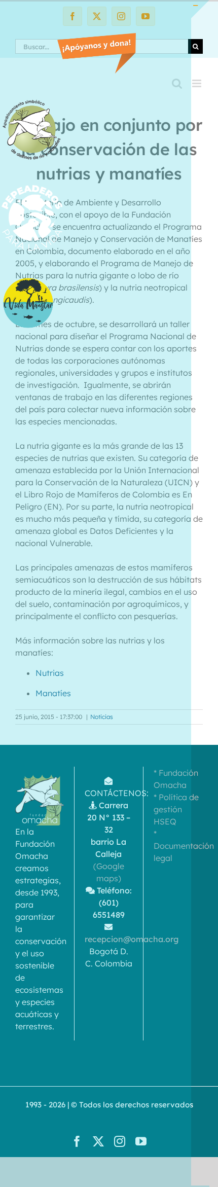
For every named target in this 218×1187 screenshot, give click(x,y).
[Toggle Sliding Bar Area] (200, 9)
